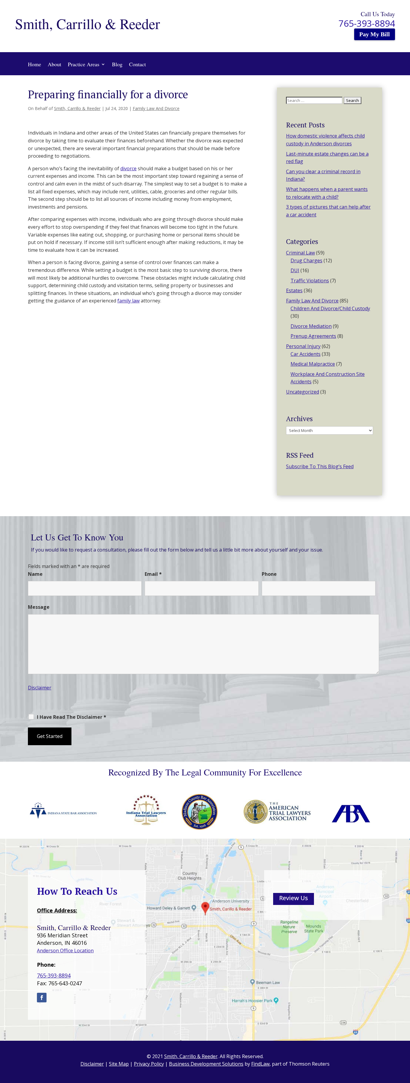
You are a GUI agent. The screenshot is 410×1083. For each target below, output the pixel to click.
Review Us (293, 898)
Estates (294, 290)
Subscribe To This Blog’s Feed (320, 466)
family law (128, 300)
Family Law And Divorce (156, 108)
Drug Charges (306, 260)
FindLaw (260, 1064)
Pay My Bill (374, 34)
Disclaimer (39, 687)
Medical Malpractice (313, 364)
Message (39, 607)
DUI (295, 270)
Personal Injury (303, 346)
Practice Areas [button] (83, 64)
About (54, 64)
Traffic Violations (310, 280)
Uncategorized (302, 391)
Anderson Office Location (65, 950)
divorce (128, 168)
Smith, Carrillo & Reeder (77, 108)
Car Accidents (306, 354)
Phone (269, 574)
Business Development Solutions (206, 1064)
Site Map (119, 1064)
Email (153, 574)
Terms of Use (277, 711)
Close (335, 711)
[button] (404, 1040)
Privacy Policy (313, 711)
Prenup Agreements (313, 336)
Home (34, 64)
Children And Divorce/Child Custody (330, 308)
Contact (137, 64)
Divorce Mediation (311, 326)
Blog (117, 64)
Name (35, 574)
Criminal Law (300, 252)
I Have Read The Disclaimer (71, 717)
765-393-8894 (367, 23)
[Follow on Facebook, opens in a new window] (42, 997)
